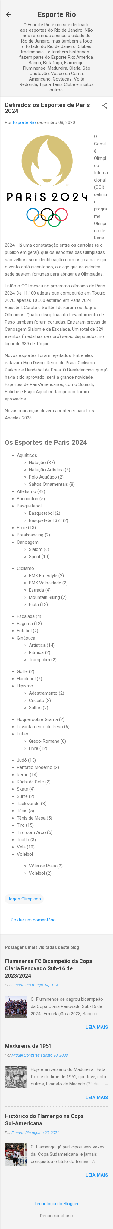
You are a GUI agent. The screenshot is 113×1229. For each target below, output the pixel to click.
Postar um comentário (33, 920)
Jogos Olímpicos (24, 899)
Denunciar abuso (56, 1215)
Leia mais (97, 1027)
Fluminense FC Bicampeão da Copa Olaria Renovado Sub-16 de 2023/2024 (48, 968)
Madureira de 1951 (28, 1046)
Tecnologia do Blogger (56, 1203)
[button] (104, 106)
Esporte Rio (56, 14)
